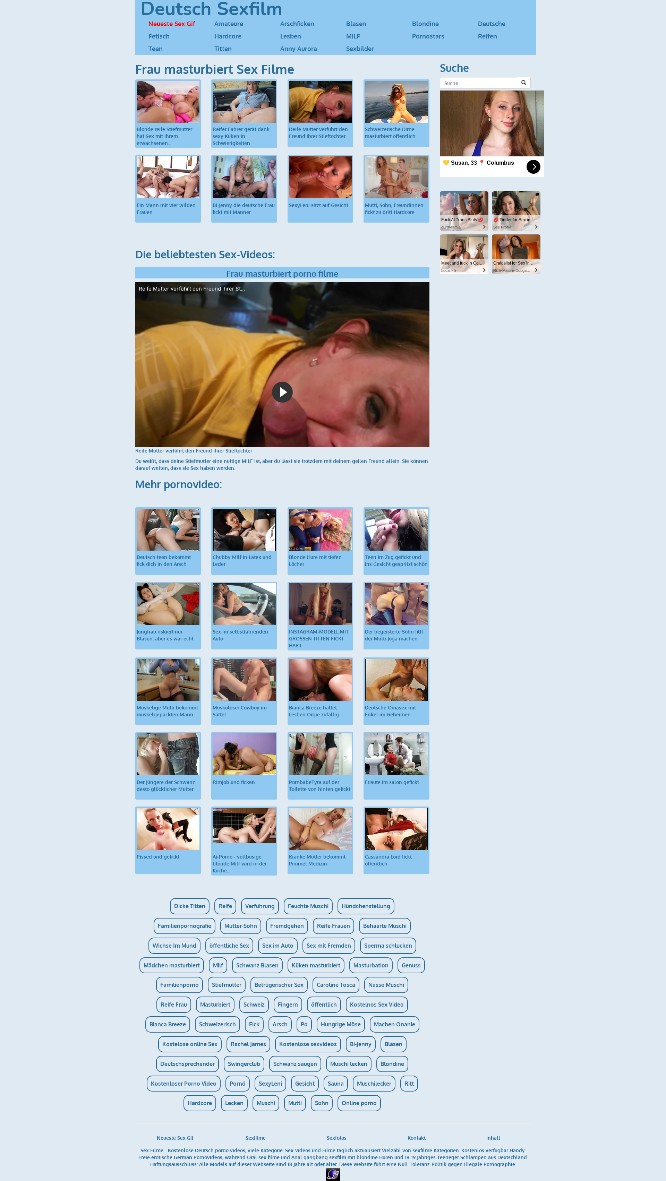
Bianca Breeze (168, 1024)
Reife (225, 906)
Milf (218, 965)
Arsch (280, 1024)
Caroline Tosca (336, 984)
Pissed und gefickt (158, 857)
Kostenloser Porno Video (183, 1083)
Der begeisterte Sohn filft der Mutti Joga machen (394, 635)
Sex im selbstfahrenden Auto (240, 635)
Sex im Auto (277, 945)
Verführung (260, 906)
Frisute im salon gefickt (392, 782)
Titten (223, 48)
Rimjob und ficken (234, 782)
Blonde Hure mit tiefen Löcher (315, 560)
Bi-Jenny (361, 1044)
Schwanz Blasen (257, 965)
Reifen (487, 36)
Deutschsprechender (187, 1063)
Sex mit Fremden (329, 945)
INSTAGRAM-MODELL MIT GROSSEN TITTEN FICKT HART (319, 638)
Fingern (288, 1004)
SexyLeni (270, 1083)
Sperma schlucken (388, 945)
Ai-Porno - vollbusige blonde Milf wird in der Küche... (240, 863)
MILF (353, 36)
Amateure (228, 23)
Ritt (409, 1083)
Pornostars (428, 36)
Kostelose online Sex (189, 1044)
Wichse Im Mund (174, 945)
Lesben (290, 36)
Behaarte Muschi (385, 925)
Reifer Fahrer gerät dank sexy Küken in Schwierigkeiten (241, 136)
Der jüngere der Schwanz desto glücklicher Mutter (166, 785)
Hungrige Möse (341, 1024)
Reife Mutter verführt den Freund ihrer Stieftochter (318, 132)
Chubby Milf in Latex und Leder (242, 560)
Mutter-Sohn (240, 925)
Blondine (425, 23)
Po (304, 1024)
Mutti (295, 1103)
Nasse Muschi (386, 984)
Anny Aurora (298, 48)
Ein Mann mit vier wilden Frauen (166, 208)
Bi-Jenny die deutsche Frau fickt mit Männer (244, 208)
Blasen (356, 23)
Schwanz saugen (295, 1063)
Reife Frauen (333, 925)
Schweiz (254, 1004)
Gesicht (305, 1083)
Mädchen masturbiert (172, 965)
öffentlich (324, 1004)
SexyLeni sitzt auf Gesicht (318, 205)
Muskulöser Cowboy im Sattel (240, 711)
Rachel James (248, 1044)
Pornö (238, 1083)
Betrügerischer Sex (279, 984)
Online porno (359, 1103)
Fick (254, 1024)
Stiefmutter (226, 984)
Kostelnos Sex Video (377, 1004)
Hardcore (227, 36)
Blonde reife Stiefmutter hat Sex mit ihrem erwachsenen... (164, 136)
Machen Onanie (394, 1024)
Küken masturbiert (316, 965)
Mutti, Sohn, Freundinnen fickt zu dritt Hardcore (394, 208)
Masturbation (370, 965)
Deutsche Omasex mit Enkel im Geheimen (390, 711)
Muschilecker (374, 1083)
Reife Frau (174, 1004)
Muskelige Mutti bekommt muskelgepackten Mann (167, 711)
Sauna (336, 1083)
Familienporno (179, 984)
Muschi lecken (348, 1063)
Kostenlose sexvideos (308, 1044)
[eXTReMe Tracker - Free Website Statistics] (333, 1174)
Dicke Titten (189, 906)
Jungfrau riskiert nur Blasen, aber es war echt (165, 635)
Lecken (234, 1103)
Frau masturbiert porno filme (282, 273)
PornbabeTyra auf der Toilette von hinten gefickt (319, 785)
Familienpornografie (184, 925)
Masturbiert (215, 1004)
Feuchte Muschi (308, 906)
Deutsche (491, 23)
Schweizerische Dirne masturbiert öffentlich (390, 132)
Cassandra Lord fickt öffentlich (388, 860)
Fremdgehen (287, 925)
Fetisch (159, 36)
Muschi (266, 1103)
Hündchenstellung (366, 906)
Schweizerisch (217, 1024)
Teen (155, 48)
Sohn (321, 1103)
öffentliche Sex (229, 945)
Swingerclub (244, 1063)
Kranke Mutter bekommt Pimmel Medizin (317, 860)
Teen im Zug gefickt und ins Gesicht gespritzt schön (396, 560)
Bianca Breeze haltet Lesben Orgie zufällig (314, 711)
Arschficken (297, 23)
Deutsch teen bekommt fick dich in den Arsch (164, 560)
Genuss (411, 965)
